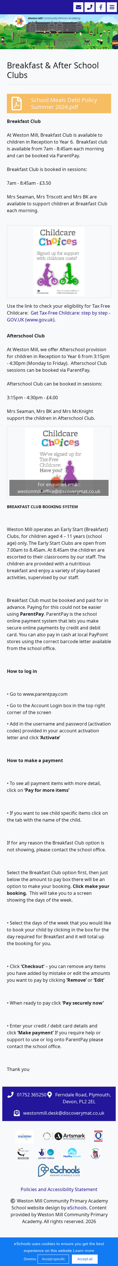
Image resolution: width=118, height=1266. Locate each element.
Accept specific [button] (53, 1259)
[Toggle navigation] (111, 7)
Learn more (83, 1250)
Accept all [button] (85, 1259)
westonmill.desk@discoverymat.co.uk (64, 1113)
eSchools (77, 1208)
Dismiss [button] (29, 1259)
